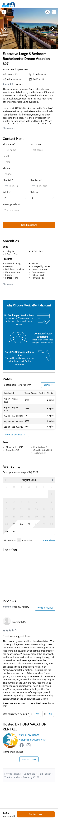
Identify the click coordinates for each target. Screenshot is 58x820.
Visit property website (31, 739)
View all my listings (29, 734)
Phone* (7, 168)
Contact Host (29, 759)
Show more (9, 128)
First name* (9, 144)
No (50, 713)
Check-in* (8, 180)
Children (34, 192)
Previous (5, 29)
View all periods (13, 434)
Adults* (7, 192)
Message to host (11, 204)
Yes (37, 713)
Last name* (36, 144)
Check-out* (36, 180)
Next (53, 29)
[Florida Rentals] (8, 6)
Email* (6, 156)
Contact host (36, 814)
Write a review (45, 607)
